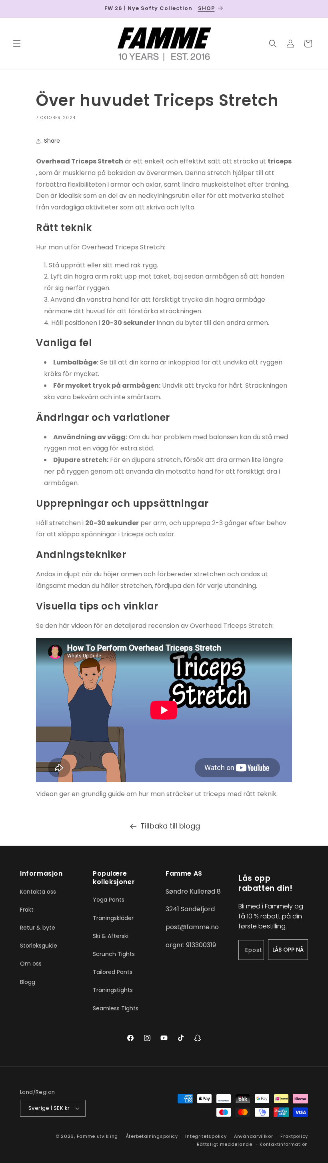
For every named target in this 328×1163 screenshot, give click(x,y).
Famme (86, 1136)
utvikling (107, 1136)
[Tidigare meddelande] (15, 9)
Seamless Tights (115, 1008)
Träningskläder (113, 918)
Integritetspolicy (205, 1136)
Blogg (27, 982)
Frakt (27, 910)
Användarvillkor (253, 1136)
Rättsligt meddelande (224, 1144)
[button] (17, 43)
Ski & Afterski (110, 936)
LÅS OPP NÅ (288, 950)
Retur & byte (37, 928)
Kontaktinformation (284, 1144)
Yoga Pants (108, 900)
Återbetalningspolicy (152, 1136)
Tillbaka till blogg (170, 826)
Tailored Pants (112, 972)
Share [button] (52, 141)
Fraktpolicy (294, 1136)
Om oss (31, 964)
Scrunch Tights (114, 954)
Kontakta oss (38, 892)
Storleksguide (38, 946)
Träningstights (113, 990)
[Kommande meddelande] (312, 9)
